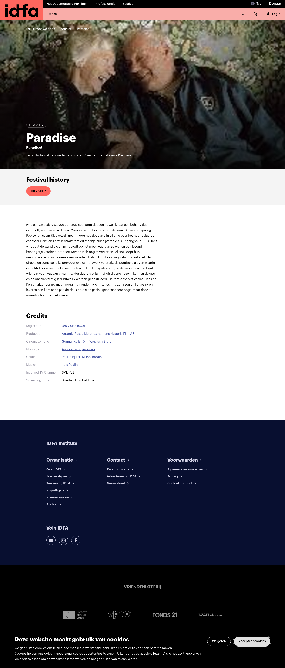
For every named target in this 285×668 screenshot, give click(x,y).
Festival (128, 3)
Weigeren (219, 641)
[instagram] (63, 540)
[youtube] (51, 540)
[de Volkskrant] (210, 615)
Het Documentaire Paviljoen (67, 3)
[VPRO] (120, 615)
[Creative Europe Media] (75, 615)
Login (276, 14)
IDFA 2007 (38, 191)
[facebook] (75, 540)
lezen (157, 653)
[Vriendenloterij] (142, 587)
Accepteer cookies (252, 641)
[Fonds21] (165, 615)
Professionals (105, 3)
